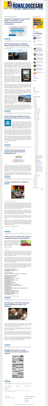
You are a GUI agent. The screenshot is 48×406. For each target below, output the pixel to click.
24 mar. (36, 128)
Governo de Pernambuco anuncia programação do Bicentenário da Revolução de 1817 (14, 151)
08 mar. (36, 147)
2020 (34, 104)
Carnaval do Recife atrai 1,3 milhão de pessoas (39, 165)
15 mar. (36, 139)
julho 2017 (35, 114)
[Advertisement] (20, 12)
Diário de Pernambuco (15, 296)
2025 (34, 98)
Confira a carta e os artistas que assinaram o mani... (39, 167)
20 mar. (36, 133)
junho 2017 (36, 115)
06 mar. (36, 149)
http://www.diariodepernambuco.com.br (10, 201)
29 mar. (36, 122)
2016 (34, 177)
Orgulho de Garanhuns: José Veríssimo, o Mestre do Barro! (39, 62)
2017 (34, 107)
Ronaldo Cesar (36, 78)
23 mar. (36, 129)
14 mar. (36, 140)
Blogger (32, 404)
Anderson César (36, 77)
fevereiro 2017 (36, 174)
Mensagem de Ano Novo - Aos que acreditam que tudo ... (38, 171)
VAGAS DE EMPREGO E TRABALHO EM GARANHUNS (39, 38)
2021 (34, 103)
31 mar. (36, 120)
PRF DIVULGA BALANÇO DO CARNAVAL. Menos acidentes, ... (39, 158)
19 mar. (36, 134)
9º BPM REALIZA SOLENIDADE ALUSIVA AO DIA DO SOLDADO (39, 66)
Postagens (35, 93)
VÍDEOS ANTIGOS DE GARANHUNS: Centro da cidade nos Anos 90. (39, 69)
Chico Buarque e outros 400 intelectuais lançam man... (39, 169)
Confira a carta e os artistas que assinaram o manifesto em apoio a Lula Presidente (17, 237)
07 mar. (36, 148)
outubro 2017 (36, 111)
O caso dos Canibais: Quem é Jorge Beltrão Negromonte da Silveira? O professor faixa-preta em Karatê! (38, 55)
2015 (34, 178)
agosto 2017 (36, 113)
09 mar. (36, 146)
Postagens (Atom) (9, 387)
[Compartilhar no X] (8, 40)
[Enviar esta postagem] (6, 40)
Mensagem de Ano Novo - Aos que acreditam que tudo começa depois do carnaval (16, 351)
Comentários (35, 94)
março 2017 (36, 119)
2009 (34, 185)
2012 (34, 182)
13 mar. (36, 141)
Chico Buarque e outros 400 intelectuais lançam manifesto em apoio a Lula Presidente (16, 304)
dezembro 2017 (36, 108)
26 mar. (36, 126)
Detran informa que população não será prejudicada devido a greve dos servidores (17, 117)
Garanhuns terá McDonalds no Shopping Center (39, 72)
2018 (34, 106)
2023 (34, 100)
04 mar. (36, 152)
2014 (34, 179)
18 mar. (36, 135)
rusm (26, 404)
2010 (34, 184)
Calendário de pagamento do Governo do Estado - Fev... (39, 156)
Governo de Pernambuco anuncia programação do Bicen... (39, 163)
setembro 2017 (36, 112)
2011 (34, 183)
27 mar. (36, 125)
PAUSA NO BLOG (38, 40)
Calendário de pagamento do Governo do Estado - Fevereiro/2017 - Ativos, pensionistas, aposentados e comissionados (17, 21)
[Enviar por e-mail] (7, 40)
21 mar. (36, 132)
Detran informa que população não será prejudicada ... (38, 161)
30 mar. (36, 121)
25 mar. (36, 127)
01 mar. (36, 173)
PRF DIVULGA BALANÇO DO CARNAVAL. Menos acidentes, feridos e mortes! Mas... (17, 44)
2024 (34, 99)
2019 (34, 105)
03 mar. (36, 153)
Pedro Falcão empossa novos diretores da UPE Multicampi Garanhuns (39, 59)
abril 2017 (35, 118)
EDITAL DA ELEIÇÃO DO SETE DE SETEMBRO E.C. (39, 44)
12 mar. (36, 142)
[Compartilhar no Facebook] (9, 40)
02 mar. (36, 154)
